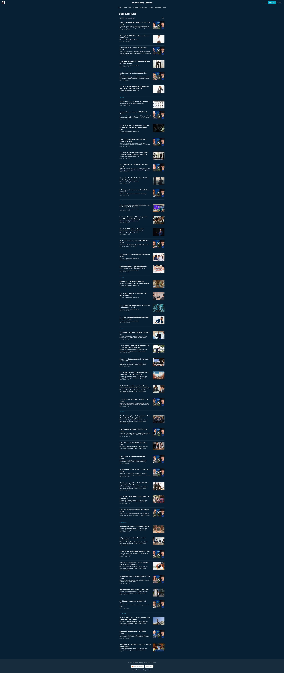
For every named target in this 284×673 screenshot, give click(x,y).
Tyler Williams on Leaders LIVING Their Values (134, 400)
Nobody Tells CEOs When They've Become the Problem (134, 37)
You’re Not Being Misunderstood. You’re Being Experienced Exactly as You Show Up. (135, 387)
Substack (134, 670)
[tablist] (127, 18)
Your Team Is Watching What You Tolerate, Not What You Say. (135, 62)
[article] (142, 27)
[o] (158, 25)
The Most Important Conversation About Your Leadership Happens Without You (134, 153)
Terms (145, 662)
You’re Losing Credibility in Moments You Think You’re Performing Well (134, 346)
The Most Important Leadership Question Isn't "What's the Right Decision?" (134, 87)
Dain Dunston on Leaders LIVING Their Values (133, 49)
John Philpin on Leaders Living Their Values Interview (133, 140)
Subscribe (272, 2)
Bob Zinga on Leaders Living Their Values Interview (134, 191)
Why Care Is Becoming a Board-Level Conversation (133, 539)
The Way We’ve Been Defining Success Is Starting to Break (134, 318)
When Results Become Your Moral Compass (135, 526)
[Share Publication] (265, 2)
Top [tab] (126, 18)
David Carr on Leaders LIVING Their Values (135, 551)
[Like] (120, 57)
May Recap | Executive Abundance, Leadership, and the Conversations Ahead (134, 282)
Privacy (141, 662)
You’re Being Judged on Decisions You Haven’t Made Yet (133, 294)
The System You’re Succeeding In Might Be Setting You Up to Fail (135, 306)
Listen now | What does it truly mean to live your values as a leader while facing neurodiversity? (135, 580)
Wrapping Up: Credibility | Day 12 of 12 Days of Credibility (135, 645)
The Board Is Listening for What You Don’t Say (134, 333)
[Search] (262, 2)
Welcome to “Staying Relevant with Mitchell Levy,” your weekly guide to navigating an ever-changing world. (133, 336)
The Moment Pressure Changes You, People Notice (135, 255)
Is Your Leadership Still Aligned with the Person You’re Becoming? (134, 564)
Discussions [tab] (131, 18)
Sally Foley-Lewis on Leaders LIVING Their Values (135, 23)
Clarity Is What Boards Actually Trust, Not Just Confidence (135, 360)
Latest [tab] (121, 18)
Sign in (279, 2)
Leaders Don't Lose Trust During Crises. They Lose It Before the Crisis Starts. (133, 267)
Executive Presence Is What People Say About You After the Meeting (133, 218)
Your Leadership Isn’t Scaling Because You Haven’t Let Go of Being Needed (134, 417)
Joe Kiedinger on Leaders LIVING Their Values (133, 430)
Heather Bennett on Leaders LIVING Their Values (134, 242)
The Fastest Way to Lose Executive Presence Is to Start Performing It (132, 230)
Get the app (149, 666)
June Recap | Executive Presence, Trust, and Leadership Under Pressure (135, 206)
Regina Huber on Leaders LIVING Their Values (133, 74)
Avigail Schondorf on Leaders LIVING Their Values (135, 577)
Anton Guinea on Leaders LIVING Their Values (133, 113)
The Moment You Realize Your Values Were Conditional (135, 497)
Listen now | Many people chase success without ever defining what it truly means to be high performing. (133, 460)
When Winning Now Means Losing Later (134, 589)
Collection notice (152, 662)
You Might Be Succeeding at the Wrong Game (133, 444)
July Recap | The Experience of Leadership (134, 101)
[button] (119, 7)
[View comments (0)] (131, 31)
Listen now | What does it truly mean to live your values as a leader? (135, 605)
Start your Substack (138, 666)
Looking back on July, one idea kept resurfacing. (132, 103)
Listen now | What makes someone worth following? (133, 193)
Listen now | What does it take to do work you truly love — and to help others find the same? (135, 245)
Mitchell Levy (127, 29)
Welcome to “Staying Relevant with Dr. (129, 39)
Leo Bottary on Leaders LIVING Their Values (133, 632)
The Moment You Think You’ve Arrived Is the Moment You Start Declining (134, 373)
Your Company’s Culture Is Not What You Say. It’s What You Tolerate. (134, 484)
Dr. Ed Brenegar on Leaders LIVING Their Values (134, 165)
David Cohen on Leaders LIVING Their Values (133, 602)
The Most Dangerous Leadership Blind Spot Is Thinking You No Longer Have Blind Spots (135, 127)
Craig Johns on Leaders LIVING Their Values (133, 457)
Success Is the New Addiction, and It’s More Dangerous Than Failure (135, 618)
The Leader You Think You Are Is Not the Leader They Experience (134, 179)
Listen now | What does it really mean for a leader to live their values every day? (134, 554)
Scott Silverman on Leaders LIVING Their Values (134, 511)
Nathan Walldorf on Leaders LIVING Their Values (135, 470)
